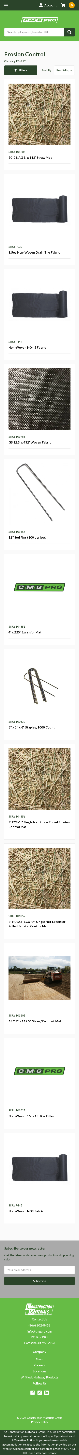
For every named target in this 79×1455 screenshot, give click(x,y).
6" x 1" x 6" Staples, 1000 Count (32, 727)
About (39, 1359)
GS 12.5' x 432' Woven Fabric (30, 442)
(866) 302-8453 (39, 1325)
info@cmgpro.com (39, 1331)
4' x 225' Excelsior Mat (25, 632)
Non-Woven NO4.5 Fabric (27, 347)
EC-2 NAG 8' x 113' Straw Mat (30, 157)
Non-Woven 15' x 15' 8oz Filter (31, 1116)
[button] (20, 70)
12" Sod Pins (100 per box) (28, 537)
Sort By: (47, 70)
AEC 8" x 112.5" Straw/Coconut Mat (35, 1021)
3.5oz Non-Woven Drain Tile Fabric (34, 252)
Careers (39, 1365)
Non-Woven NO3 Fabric (26, 1211)
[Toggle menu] (5, 5)
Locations (39, 1371)
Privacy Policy (39, 1422)
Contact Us (39, 1319)
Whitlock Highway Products (39, 1377)
